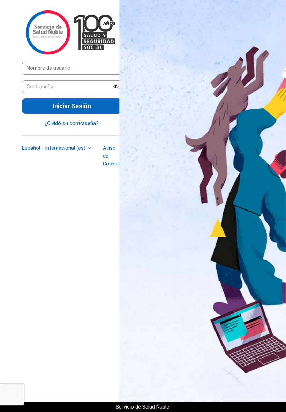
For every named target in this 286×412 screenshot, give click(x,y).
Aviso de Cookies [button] (112, 156)
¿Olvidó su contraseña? (72, 123)
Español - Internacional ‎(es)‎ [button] (54, 148)
